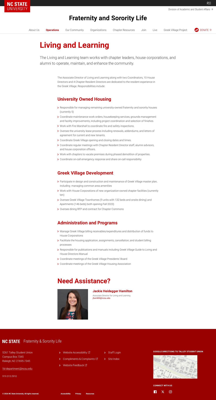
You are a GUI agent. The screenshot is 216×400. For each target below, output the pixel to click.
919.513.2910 (9, 376)
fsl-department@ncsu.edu (17, 368)
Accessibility (66, 394)
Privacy (78, 394)
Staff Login (114, 352)
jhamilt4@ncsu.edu (101, 298)
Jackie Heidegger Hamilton (112, 291)
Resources (90, 394)
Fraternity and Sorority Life (108, 18)
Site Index (113, 358)
